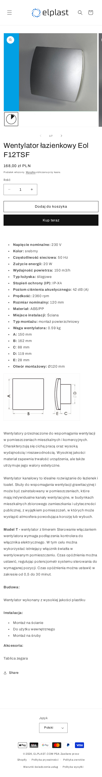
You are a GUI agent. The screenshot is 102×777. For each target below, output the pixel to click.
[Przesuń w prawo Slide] (61, 136)
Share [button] (14, 672)
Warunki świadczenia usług (40, 766)
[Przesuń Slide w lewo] (40, 136)
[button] (9, 12)
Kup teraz (51, 220)
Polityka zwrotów (74, 759)
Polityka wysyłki (73, 766)
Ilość (7, 180)
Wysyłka (31, 172)
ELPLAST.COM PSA (46, 753)
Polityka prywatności (45, 759)
